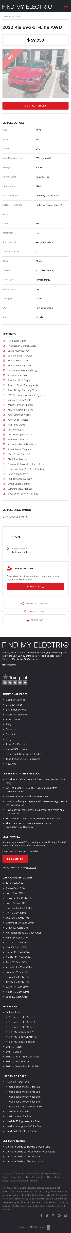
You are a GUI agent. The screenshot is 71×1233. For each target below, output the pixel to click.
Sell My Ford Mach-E (18, 1061)
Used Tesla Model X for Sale (25, 1096)
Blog (8, 739)
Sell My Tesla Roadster (22, 1041)
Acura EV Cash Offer (17, 991)
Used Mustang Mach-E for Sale (24, 1126)
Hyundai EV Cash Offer (19, 908)
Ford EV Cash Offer (17, 903)
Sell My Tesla (13, 1012)
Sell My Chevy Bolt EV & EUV (22, 1066)
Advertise (11, 763)
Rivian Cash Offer (16, 888)
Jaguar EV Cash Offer (18, 917)
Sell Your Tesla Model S (22, 1017)
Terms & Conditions (43, 1176)
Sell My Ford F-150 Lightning (22, 1056)
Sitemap (34, 1180)
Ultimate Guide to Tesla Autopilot (25, 1161)
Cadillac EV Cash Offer (18, 957)
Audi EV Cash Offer (17, 962)
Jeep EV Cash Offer (17, 996)
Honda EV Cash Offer (18, 977)
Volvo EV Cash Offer (17, 986)
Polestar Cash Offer (17, 942)
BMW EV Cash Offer (17, 927)
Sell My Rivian (14, 1046)
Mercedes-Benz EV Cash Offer (23, 932)
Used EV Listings (15, 699)
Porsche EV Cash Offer (19, 967)
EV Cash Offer (14, 704)
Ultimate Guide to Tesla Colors (23, 1156)
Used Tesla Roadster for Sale (25, 1106)
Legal (29, 1176)
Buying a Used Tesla (17, 1081)
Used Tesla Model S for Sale (25, 1086)
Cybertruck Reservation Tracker (24, 754)
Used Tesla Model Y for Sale (25, 1101)
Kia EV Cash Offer (16, 913)
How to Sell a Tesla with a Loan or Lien (27, 796)
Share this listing (36, 611)
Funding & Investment (13, 1176)
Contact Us (10, 664)
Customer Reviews (17, 714)
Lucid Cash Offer (15, 893)
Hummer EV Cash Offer (19, 898)
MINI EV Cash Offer (17, 937)
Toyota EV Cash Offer (18, 982)
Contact (10, 734)
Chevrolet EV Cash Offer (20, 922)
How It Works (14, 719)
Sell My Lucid (13, 1051)
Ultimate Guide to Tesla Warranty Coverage (30, 1151)
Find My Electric (10, 652)
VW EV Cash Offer (16, 947)
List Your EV (15, 858)
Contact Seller (35, 105)
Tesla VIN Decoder (16, 744)
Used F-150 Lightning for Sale (23, 1121)
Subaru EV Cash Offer (18, 972)
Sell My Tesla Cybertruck (23, 1036)
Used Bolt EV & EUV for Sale (22, 1131)
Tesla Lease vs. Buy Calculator (23, 759)
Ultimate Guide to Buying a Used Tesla (28, 1146)
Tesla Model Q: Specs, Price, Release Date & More (33, 818)
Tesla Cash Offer (15, 883)
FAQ (8, 724)
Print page (37, 620)
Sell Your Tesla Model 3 (22, 1022)
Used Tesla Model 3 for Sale (24, 1091)
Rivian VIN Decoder (17, 749)
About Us (11, 729)
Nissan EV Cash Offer (18, 952)
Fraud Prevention (19, 1180)
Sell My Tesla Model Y (21, 1032)
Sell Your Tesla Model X (22, 1027)
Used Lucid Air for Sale (19, 1116)
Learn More (34, 586)
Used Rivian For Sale (17, 1111)
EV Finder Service (16, 709)
